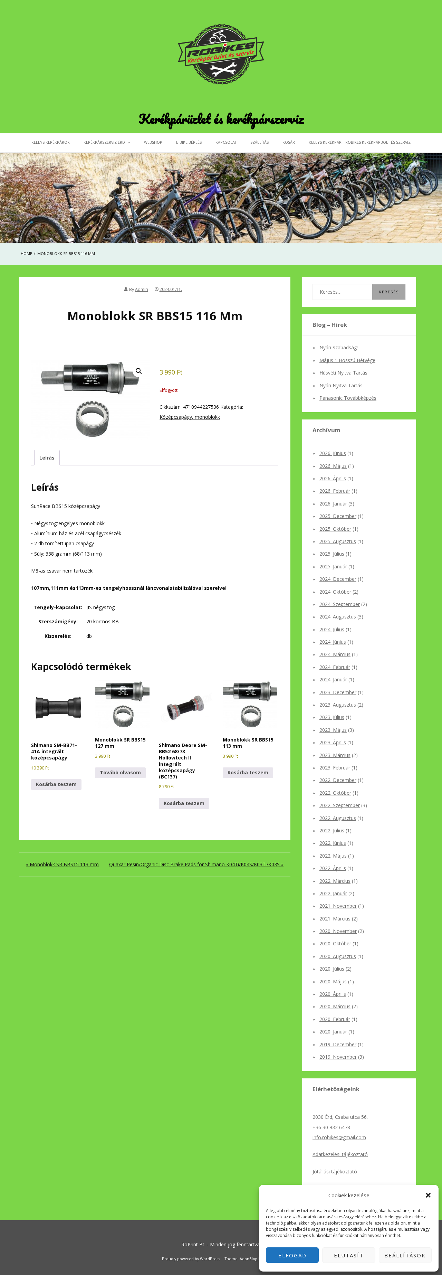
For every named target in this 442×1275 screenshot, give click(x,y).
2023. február (334, 767)
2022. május (333, 855)
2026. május (333, 466)
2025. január (333, 566)
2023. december (337, 692)
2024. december (337, 579)
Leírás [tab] (47, 457)
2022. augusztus (337, 818)
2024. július (331, 629)
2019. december (337, 1044)
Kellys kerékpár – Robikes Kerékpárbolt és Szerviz (360, 142)
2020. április (332, 994)
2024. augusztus (337, 616)
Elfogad (292, 1255)
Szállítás (259, 142)
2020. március (334, 1006)
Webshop (153, 142)
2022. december (337, 780)
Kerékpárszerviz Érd (104, 142)
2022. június (332, 843)
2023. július (331, 717)
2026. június (332, 453)
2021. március (334, 918)
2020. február (334, 1019)
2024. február (334, 667)
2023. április (332, 742)
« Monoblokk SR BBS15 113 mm (62, 864)
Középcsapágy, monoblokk (190, 417)
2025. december (337, 516)
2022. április (332, 868)
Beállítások (405, 1255)
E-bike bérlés (189, 142)
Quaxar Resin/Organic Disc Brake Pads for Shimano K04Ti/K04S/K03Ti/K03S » (196, 864)
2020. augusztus (337, 956)
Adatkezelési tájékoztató (340, 1154)
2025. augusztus (337, 541)
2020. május (333, 981)
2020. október (335, 943)
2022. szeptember (339, 805)
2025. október (335, 529)
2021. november (338, 906)
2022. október (335, 793)
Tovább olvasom (120, 772)
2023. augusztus (337, 704)
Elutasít (349, 1255)
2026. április (332, 478)
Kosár (288, 142)
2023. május (333, 730)
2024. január (333, 679)
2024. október (335, 591)
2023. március (334, 755)
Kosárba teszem (56, 784)
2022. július (331, 830)
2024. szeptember (339, 604)
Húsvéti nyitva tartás (343, 372)
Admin (141, 289)
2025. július (331, 553)
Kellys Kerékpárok (50, 142)
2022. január (333, 893)
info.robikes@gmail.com (339, 1137)
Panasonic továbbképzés (347, 398)
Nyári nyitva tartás (341, 385)
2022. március (334, 881)
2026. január (333, 503)
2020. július (331, 968)
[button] (428, 1195)
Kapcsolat (226, 142)
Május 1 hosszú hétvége (347, 360)
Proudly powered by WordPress (191, 1258)
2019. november (338, 1057)
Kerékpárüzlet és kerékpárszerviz (221, 118)
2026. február (334, 491)
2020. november (338, 931)
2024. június (332, 642)
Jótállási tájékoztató (335, 1171)
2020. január (333, 1031)
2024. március (334, 654)
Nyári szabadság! (338, 347)
